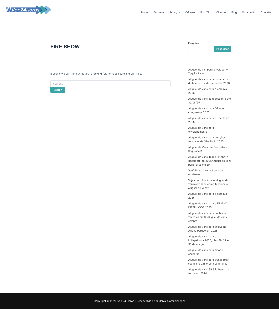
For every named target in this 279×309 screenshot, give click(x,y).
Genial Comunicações (172, 301)
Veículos (190, 12)
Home (144, 12)
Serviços (174, 12)
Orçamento (249, 12)
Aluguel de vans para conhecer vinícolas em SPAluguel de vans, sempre (207, 216)
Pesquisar (193, 43)
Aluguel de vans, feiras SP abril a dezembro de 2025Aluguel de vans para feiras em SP (209, 160)
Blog (234, 12)
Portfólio (205, 12)
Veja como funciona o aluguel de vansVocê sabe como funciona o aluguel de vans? (208, 184)
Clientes (221, 12)
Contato (266, 12)
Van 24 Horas (19, 16)
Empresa (159, 12)
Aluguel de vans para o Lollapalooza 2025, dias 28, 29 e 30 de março (208, 240)
